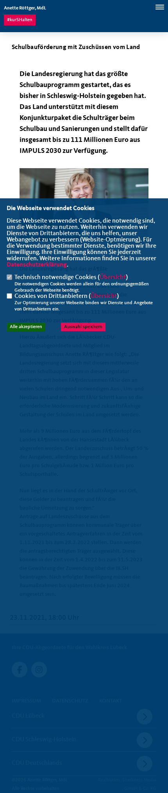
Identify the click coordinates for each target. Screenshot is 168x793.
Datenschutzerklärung (37, 265)
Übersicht (113, 277)
